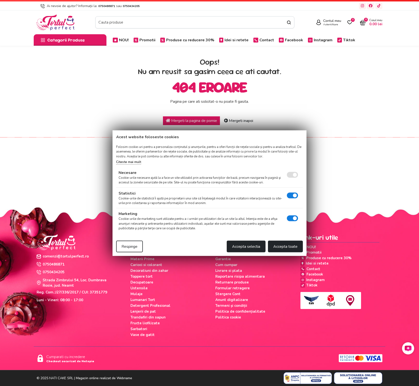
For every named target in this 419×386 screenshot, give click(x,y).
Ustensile (139, 288)
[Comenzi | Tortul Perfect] (55, 22)
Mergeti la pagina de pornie (193, 120)
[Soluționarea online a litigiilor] (358, 378)
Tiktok (349, 40)
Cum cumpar (226, 264)
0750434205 (131, 6)
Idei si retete (237, 40)
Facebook (294, 40)
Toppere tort (141, 276)
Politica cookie (228, 317)
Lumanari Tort (142, 299)
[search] (289, 22)
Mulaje (136, 294)
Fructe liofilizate (145, 323)
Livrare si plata (228, 270)
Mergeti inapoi (240, 120)
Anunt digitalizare (231, 299)
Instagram (323, 40)
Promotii (147, 40)
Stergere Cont (228, 294)
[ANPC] (307, 378)
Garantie (223, 259)
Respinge (129, 246)
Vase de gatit (142, 334)
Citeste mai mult (128, 162)
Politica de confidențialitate (240, 311)
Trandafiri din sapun (148, 317)
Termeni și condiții (231, 305)
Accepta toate (285, 246)
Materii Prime (142, 259)
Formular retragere (232, 288)
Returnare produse (232, 282)
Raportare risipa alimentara (240, 276)
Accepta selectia (246, 246)
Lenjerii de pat (143, 311)
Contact (266, 40)
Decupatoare (141, 282)
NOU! (124, 40)
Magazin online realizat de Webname (104, 378)
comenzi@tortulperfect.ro (66, 256)
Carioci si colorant (146, 264)
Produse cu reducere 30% (190, 40)
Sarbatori (138, 328)
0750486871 (106, 6)
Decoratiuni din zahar (149, 270)
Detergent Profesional (150, 305)
